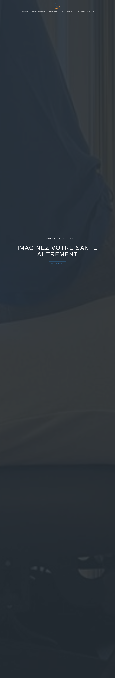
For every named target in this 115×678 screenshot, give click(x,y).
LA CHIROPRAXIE (38, 11)
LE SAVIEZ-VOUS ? (56, 11)
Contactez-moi (57, 263)
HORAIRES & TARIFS (86, 11)
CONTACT (70, 11)
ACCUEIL (24, 11)
